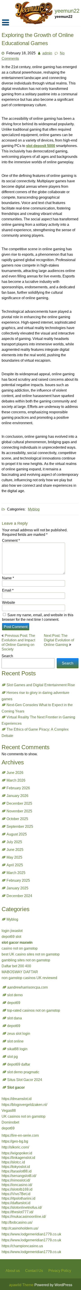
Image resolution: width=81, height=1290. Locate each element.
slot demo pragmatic (23, 1072)
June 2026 (15, 772)
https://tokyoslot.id (16, 1166)
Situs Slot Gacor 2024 (24, 1079)
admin (47, 53)
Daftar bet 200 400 (16, 966)
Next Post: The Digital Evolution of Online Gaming (59, 640)
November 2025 (19, 811)
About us (13, 1270)
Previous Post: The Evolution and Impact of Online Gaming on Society (18, 642)
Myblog (34, 509)
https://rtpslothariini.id (18, 1198)
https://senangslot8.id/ (19, 1175)
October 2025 (17, 818)
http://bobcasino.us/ (17, 1222)
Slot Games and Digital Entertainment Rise (41, 685)
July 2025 (14, 842)
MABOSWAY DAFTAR (20, 972)
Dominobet (10, 1122)
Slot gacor (16, 1087)
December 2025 (19, 803)
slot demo (15, 995)
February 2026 (18, 788)
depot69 (13, 1002)
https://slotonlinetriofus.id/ (22, 1207)
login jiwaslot (12, 930)
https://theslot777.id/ (17, 1212)
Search (7, 656)
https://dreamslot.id (17, 1098)
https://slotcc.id (13, 1162)
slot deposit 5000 (40, 145)
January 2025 (17, 888)
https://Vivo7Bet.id (16, 1193)
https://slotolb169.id (17, 1189)
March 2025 (16, 872)
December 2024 (19, 895)
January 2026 (17, 795)
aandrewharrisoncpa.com (27, 987)
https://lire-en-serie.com (20, 1135)
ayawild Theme (21, 1285)
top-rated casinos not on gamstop (33, 1010)
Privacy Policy (59, 1270)
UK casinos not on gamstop (23, 1116)
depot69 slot (11, 936)
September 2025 (20, 826)
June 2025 (15, 849)
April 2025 (15, 865)
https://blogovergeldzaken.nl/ (24, 1104)
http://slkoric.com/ (15, 1147)
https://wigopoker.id (17, 1153)
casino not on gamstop (20, 948)
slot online (15, 1041)
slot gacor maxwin (17, 942)
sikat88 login (17, 1049)
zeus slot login (18, 1033)
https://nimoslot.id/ (16, 1180)
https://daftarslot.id (16, 1203)
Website (8, 602)
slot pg (12, 1056)
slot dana (14, 1018)
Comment (11, 540)
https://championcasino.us (22, 1246)
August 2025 (17, 834)
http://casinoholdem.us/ (20, 1228)
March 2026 (16, 780)
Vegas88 (9, 1110)
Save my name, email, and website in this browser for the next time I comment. (37, 617)
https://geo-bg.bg (15, 1141)
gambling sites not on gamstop (26, 960)
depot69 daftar (18, 1064)
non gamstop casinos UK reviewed (29, 977)
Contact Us (34, 1270)
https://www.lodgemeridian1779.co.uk (31, 1234)
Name (8, 578)
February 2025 (18, 880)
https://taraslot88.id (17, 1171)
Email (8, 590)
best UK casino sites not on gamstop (31, 954)
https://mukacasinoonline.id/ (24, 1216)
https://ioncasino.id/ (17, 1184)
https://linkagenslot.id (18, 1157)
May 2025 (14, 857)
